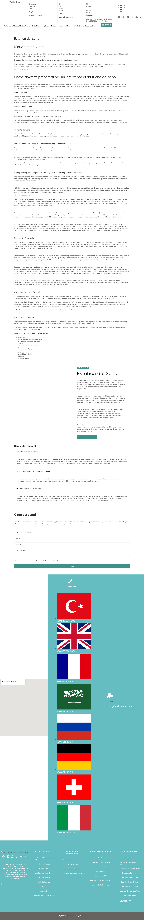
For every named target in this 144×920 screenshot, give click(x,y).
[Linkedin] (128, 17)
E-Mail (110, 702)
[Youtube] (137, 17)
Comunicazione (90, 26)
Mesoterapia (100, 871)
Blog (43, 886)
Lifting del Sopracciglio (130, 877)
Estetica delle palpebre (129, 882)
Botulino (101, 858)
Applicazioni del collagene (101, 862)
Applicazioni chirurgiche (50, 26)
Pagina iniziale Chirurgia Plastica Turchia (17, 26)
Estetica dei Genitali (72, 869)
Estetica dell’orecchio (129, 873)
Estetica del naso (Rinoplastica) (125, 901)
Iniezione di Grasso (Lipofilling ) (130, 891)
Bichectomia (129, 858)
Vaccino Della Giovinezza (101, 885)
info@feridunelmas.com (66, 17)
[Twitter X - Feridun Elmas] (132, 17)
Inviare (72, 566)
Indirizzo (89, 16)
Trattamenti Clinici (65, 26)
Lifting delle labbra (129, 896)
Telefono (32, 12)
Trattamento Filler (100, 867)
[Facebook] (119, 17)
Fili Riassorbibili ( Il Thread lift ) (100, 880)
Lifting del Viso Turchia (130, 886)
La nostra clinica (44, 877)
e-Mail (61, 14)
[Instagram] (123, 17)
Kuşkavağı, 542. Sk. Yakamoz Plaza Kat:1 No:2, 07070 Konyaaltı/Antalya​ (99, 20)
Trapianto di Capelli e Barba (72, 873)
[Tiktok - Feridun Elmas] (141, 17)
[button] (50, 26)
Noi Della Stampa (78, 26)
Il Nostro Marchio (36, 26)
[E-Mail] (109, 695)
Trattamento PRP (101, 876)
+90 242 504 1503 (35, 15)
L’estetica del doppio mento (130, 868)
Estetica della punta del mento (127, 863)
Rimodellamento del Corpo (72, 860)
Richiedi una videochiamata (44, 896)
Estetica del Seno (72, 864)
